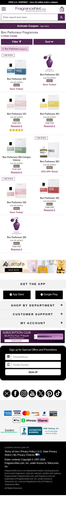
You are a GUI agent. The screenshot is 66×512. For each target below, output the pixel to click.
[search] (57, 9)
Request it (16, 126)
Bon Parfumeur (15, 49)
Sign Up (33, 372)
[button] (3, 9)
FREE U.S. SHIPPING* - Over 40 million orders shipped (33, 2)
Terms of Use (12, 451)
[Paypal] (44, 413)
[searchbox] (29, 17)
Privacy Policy (28, 451)
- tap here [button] (33, 26)
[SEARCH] (61, 17)
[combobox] (33, 17)
